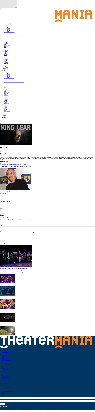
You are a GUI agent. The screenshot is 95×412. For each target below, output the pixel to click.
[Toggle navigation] (1, 9)
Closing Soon (8, 30)
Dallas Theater (4, 372)
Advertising (4, 390)
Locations (5, 26)
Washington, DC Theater (6, 360)
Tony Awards (4, 70)
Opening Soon (8, 28)
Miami (5, 44)
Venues (5, 32)
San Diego (5, 47)
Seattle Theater (4, 359)
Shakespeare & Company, (4, 122)
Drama (1, 150)
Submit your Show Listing (10, 32)
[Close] (0, 231)
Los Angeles (6, 43)
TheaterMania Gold (5, 68)
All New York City (21, 36)
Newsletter (3, 69)
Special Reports (6, 103)
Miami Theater (4, 356)
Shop (3, 389)
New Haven (6, 67)
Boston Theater (4, 354)
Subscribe (2, 228)
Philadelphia (6, 46)
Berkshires (10, 122)
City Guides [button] (4, 58)
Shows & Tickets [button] (5, 25)
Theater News (4, 365)
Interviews (5, 54)
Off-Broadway (9, 36)
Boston (5, 61)
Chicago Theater (4, 371)
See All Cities (6, 50)
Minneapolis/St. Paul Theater (6, 374)
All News (3, 380)
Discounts (7, 31)
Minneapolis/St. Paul (7, 45)
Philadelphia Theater (5, 357)
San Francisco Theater (5, 358)
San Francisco (6, 66)
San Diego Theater (5, 376)
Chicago (5, 60)
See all (1, 163)
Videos (5, 57)
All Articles (6, 52)
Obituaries (5, 55)
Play (0, 151)
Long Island (6, 42)
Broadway (9, 27)
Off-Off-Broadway (15, 36)
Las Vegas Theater (5, 355)
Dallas (5, 41)
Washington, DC (6, 49)
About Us (3, 392)
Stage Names (4, 388)
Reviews (5, 53)
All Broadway (8, 29)
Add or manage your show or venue (7, 391)
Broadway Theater (5, 352)
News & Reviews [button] (5, 51)
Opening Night (4, 367)
